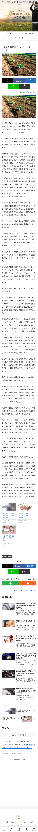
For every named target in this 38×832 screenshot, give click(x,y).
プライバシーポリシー (19, 825)
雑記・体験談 (8, 557)
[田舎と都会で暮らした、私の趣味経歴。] (9, 530)
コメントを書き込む (19, 735)
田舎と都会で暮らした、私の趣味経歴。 (8, 538)
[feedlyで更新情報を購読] (10, 583)
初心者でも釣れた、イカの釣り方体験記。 (25, 515)
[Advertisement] (19, 780)
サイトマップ (28, 822)
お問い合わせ (9, 822)
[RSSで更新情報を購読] (27, 583)
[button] (24, 86)
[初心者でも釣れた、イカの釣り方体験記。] (25, 507)
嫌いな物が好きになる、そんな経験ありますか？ (8, 515)
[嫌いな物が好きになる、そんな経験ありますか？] (9, 507)
